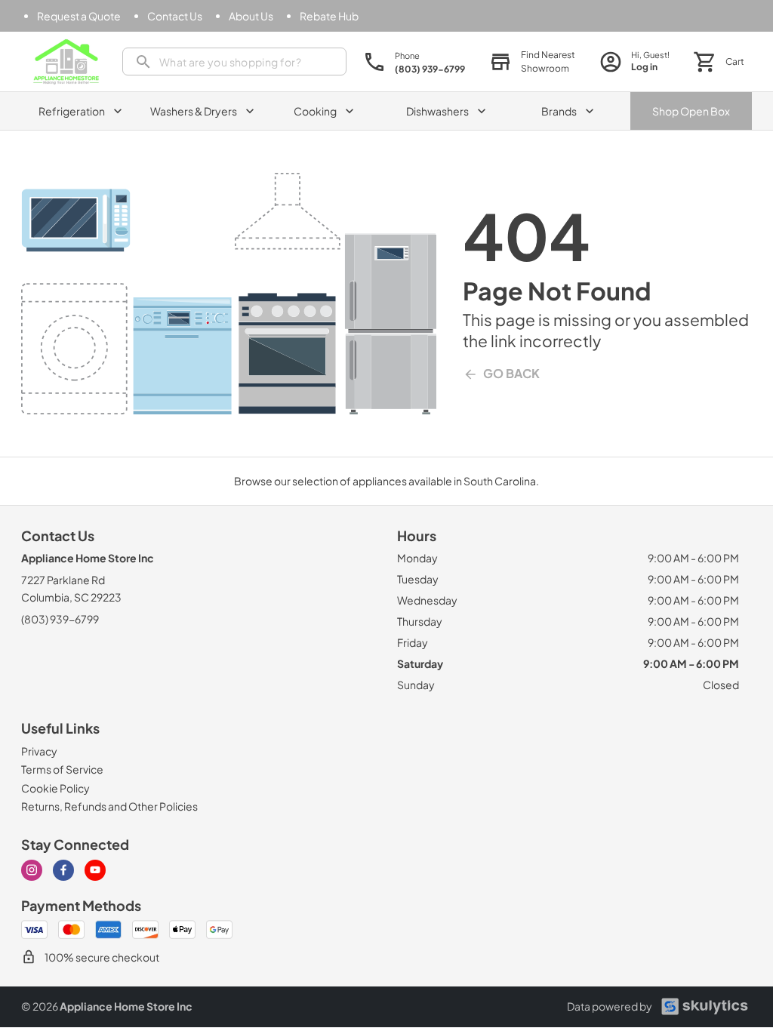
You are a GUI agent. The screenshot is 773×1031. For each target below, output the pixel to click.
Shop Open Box (691, 111)
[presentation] (234, 61)
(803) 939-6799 (60, 619)
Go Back (511, 373)
